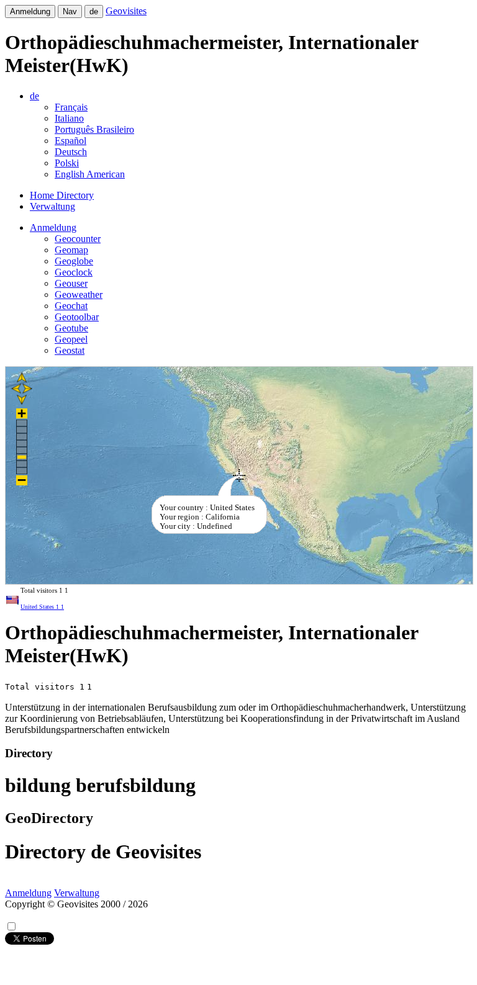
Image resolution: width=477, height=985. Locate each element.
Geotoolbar (77, 317)
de (93, 11)
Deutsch (71, 151)
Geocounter (78, 238)
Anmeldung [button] (53, 227)
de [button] (34, 96)
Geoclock (74, 272)
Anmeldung (30, 11)
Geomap (71, 250)
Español (70, 140)
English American (90, 174)
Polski (67, 163)
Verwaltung (52, 206)
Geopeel (71, 339)
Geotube (71, 328)
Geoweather (78, 294)
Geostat (69, 350)
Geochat (71, 305)
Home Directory (62, 195)
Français (71, 107)
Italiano (69, 118)
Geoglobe (74, 261)
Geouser (71, 283)
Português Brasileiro (94, 129)
